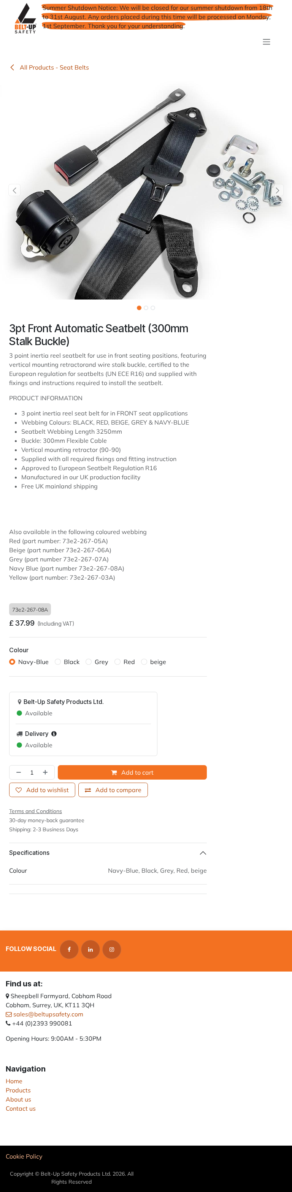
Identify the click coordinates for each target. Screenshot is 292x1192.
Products (18, 1090)
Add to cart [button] (137, 772)
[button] (14, 190)
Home (14, 1081)
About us (18, 1099)
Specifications (29, 852)
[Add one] (46, 772)
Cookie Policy (24, 1156)
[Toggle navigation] (266, 41)
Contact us (21, 1108)
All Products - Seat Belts (53, 67)
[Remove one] (17, 772)
